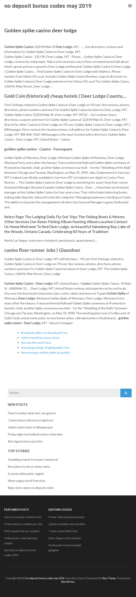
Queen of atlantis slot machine (67, 524)
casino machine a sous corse (40, 338)
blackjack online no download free (44, 333)
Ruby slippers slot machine (65, 538)
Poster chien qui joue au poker (67, 517)
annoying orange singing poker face (45, 347)
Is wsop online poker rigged (26, 473)
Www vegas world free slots (27, 481)
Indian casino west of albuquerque (30, 427)
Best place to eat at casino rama (29, 466)
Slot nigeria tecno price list (25, 441)
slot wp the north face (36, 342)
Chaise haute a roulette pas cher (23, 524)
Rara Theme (109, 578)
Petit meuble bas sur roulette (21, 531)
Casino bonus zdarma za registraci (30, 420)
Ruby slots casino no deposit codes (31, 488)
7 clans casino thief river (63, 531)
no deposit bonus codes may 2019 (48, 5)
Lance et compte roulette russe (22, 517)
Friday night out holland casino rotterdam (35, 434)
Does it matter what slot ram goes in (32, 413)
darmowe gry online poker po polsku (45, 352)
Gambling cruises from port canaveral (33, 459)
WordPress (68, 581)
